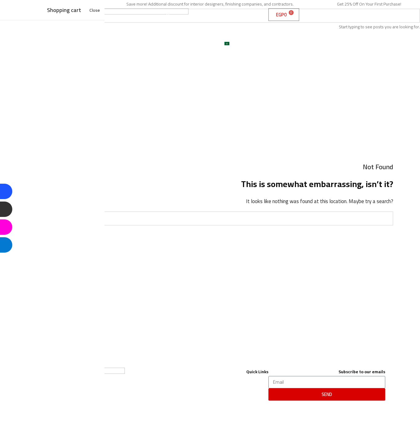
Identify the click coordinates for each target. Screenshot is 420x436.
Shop (249, 15)
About (196, 15)
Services (223, 15)
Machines (206, 30)
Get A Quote (240, 30)
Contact (183, 44)
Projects (176, 30)
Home (172, 15)
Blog (207, 44)
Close (94, 10)
